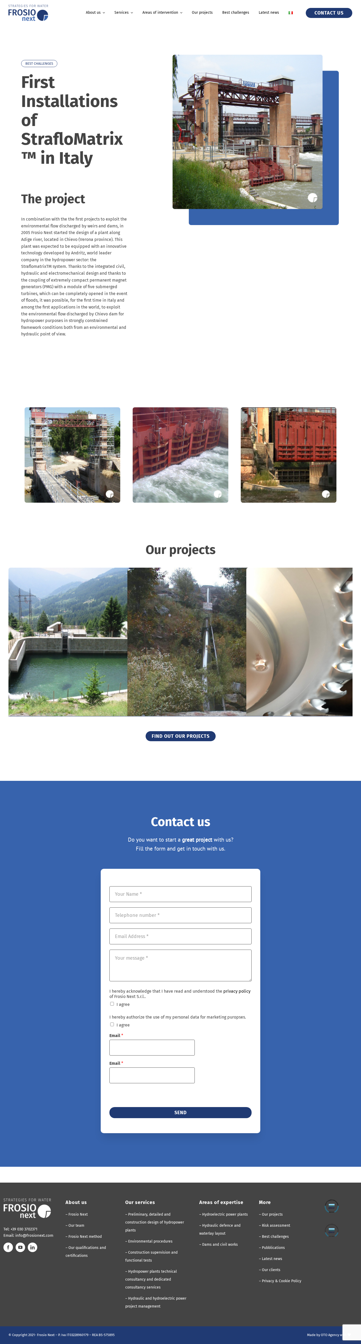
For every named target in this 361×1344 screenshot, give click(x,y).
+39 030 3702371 (24, 1229)
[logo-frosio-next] (28, 6)
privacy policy (237, 991)
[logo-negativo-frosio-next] (27, 1200)
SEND (180, 1113)
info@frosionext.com (34, 1235)
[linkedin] (32, 1247)
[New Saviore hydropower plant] (91, 650)
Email (116, 1035)
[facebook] (8, 1247)
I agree (123, 1004)
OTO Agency (330, 1335)
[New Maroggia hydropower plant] (210, 650)
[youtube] (20, 1247)
